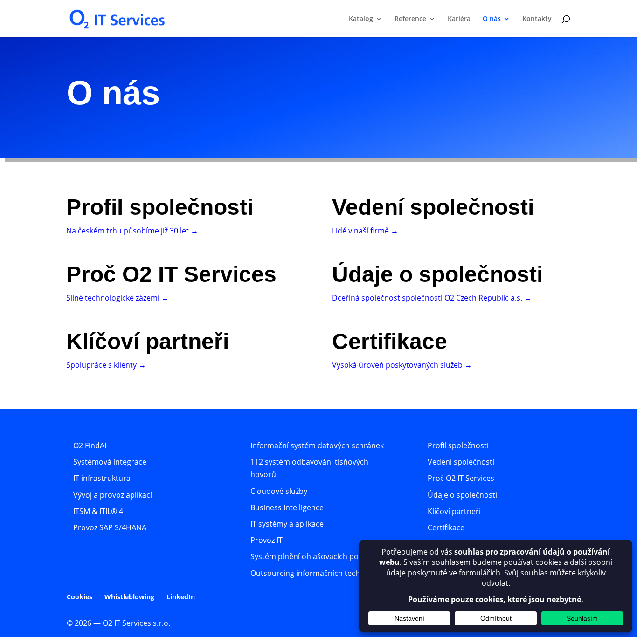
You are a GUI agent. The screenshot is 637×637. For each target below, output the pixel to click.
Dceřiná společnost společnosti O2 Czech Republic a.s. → (432, 298)
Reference (410, 19)
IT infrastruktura (102, 478)
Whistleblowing (129, 596)
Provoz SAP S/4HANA (109, 527)
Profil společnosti (458, 445)
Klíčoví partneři (454, 511)
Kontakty (537, 19)
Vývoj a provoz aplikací (112, 495)
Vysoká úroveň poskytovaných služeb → (402, 365)
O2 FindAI (89, 445)
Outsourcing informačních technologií (317, 573)
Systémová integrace (109, 462)
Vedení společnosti (461, 462)
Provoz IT (266, 540)
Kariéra (459, 19)
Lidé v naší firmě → (365, 231)
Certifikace (446, 527)
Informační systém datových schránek (317, 445)
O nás (492, 19)
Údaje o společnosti (462, 495)
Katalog (361, 19)
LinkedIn (180, 596)
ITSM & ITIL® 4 (98, 511)
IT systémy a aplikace (287, 524)
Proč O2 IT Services (461, 478)
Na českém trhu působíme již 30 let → (132, 231)
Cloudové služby (278, 491)
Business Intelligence (287, 507)
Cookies (79, 596)
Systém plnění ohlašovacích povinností (318, 556)
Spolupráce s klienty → (106, 365)
